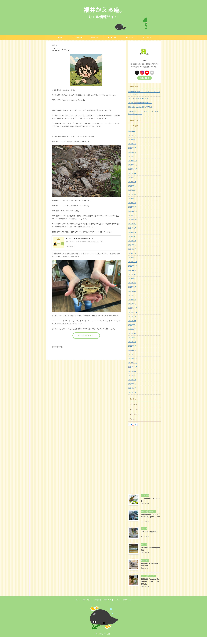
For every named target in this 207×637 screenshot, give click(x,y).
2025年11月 (132, 165)
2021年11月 (132, 363)
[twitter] (137, 73)
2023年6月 (132, 287)
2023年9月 (132, 274)
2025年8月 (132, 177)
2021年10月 (132, 367)
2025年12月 (132, 161)
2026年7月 (132, 135)
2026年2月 (132, 152)
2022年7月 (132, 329)
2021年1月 (132, 392)
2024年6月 (132, 236)
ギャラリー (129, 37)
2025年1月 (132, 207)
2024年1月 (132, 258)
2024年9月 (132, 224)
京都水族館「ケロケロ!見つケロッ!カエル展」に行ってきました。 (144, 112)
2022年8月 (132, 325)
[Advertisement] (144, 459)
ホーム (60, 37)
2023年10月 (132, 270)
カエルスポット (77, 37)
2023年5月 (132, 291)
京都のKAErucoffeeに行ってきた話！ (141, 107)
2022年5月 (132, 338)
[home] (152, 73)
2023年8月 (132, 279)
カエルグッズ (112, 37)
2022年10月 (132, 316)
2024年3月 (132, 249)
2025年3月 (132, 199)
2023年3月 (132, 300)
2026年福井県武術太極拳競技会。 (140, 103)
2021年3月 (132, 384)
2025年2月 (132, 203)
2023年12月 (132, 262)
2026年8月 (132, 131)
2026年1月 (132, 156)
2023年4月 (132, 295)
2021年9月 (132, 371)
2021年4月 (132, 380)
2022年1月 (132, 354)
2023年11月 (132, 266)
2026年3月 (132, 148)
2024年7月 (132, 232)
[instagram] (142, 73)
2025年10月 (132, 169)
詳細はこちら (144, 78)
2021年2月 (132, 388)
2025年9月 (132, 173)
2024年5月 (132, 241)
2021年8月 (132, 375)
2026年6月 (132, 140)
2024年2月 (132, 253)
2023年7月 (132, 283)
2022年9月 (132, 321)
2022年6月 (132, 333)
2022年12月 (132, 308)
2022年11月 (132, 312)
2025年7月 (132, 182)
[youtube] (147, 73)
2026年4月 (132, 144)
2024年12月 (132, 211)
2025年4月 (132, 194)
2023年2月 (132, 304)
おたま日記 (94, 37)
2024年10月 (132, 220)
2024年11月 (132, 215)
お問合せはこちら (84, 335)
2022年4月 (132, 342)
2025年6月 (132, 186)
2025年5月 (132, 190)
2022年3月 (132, 346)
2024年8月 (132, 228)
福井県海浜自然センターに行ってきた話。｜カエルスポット (144, 93)
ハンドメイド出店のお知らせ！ (138, 99)
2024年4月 (132, 245)
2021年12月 (132, 359)
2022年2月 (132, 350)
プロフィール (146, 37)
